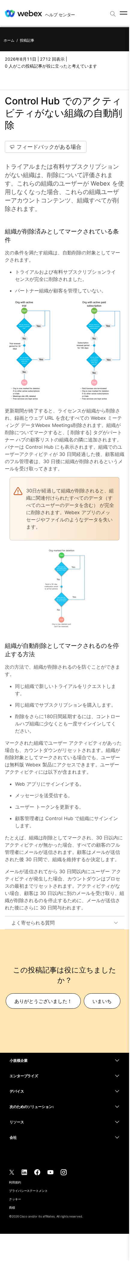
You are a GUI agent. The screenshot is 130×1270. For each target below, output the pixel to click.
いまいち (102, 1001)
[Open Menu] (123, 13)
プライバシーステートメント (28, 1190)
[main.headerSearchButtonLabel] (113, 12)
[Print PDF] (9, 79)
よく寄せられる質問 (33, 923)
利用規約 (15, 1182)
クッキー (15, 1199)
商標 (12, 1207)
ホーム (9, 40)
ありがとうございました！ (43, 1001)
